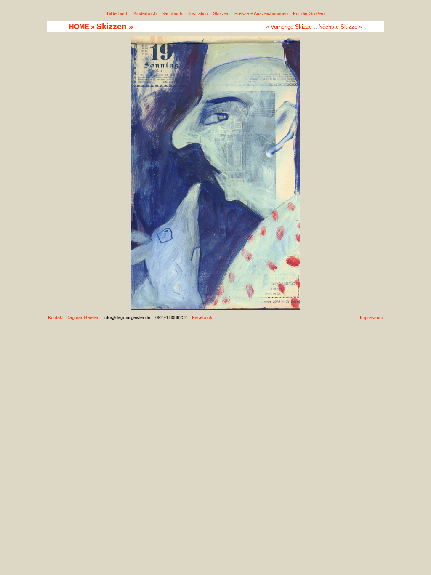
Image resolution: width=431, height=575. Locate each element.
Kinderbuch (145, 13)
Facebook (202, 317)
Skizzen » (114, 26)
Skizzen (221, 13)
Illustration (197, 13)
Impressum (371, 317)
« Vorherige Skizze (289, 27)
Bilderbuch (117, 13)
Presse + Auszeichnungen (261, 13)
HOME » (82, 26)
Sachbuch (172, 13)
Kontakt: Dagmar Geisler (73, 317)
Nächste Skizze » (340, 27)
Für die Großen (309, 13)
